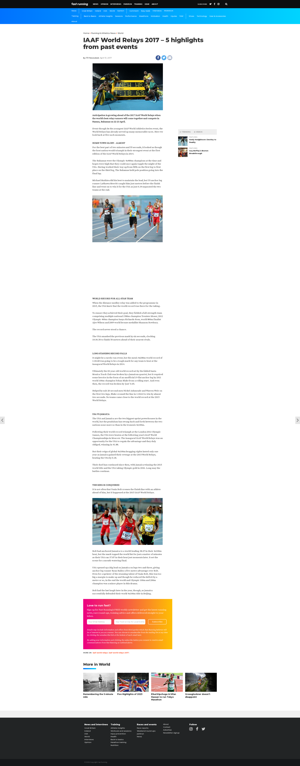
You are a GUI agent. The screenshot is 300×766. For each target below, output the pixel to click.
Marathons (143, 16)
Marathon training (118, 742)
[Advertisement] (127, 263)
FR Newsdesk (92, 58)
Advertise (167, 730)
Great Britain (87, 11)
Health (165, 16)
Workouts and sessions (121, 731)
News (95, 4)
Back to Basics (90, 16)
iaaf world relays (100, 653)
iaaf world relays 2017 (119, 653)
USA (105, 11)
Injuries (174, 16)
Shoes (191, 16)
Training (138, 4)
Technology (202, 16)
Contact (166, 727)
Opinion (104, 4)
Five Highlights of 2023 (129, 694)
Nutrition (114, 745)
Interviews (115, 4)
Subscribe (202, 4)
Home (86, 33)
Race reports (142, 728)
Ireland (98, 11)
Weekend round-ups (146, 731)
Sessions (119, 16)
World (112, 11)
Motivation (155, 16)
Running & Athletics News (103, 33)
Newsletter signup (171, 733)
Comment (134, 11)
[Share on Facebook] (158, 57)
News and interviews (96, 724)
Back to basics (117, 739)
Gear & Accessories (217, 16)
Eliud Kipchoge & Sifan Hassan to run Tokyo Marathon (163, 697)
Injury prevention (118, 734)
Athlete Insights (106, 16)
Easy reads (145, 11)
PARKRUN (128, 4)
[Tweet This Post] (163, 57)
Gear (147, 4)
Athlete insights (118, 728)
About (155, 4)
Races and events (147, 724)
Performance (131, 16)
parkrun (140, 734)
